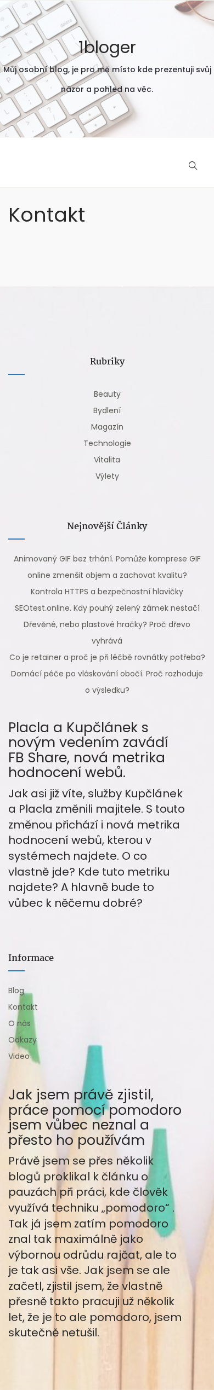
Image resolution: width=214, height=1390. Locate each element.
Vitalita (107, 459)
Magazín (107, 426)
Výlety (107, 476)
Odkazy (22, 1039)
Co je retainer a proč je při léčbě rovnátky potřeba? (107, 657)
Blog (16, 990)
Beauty (107, 394)
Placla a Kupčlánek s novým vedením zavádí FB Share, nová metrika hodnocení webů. (88, 750)
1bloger (107, 47)
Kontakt (23, 1006)
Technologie (107, 443)
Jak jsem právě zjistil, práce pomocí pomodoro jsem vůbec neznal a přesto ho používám (95, 1117)
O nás (19, 1023)
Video (19, 1056)
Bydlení (107, 410)
